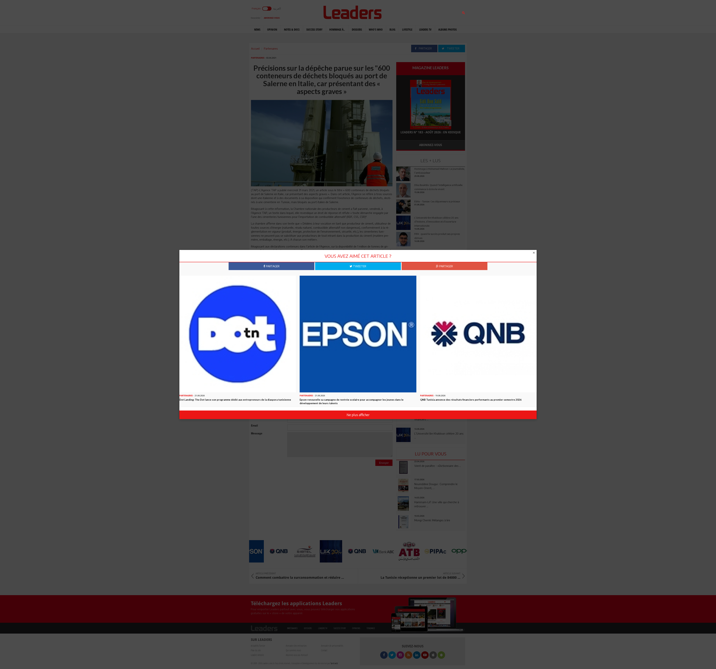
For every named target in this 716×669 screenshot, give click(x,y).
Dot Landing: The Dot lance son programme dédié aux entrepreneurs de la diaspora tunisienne (235, 399)
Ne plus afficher (358, 415)
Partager (272, 266)
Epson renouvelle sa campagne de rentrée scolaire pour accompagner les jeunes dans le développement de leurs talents (351, 401)
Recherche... (405, 11)
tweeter (359, 266)
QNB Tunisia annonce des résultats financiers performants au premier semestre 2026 (471, 399)
